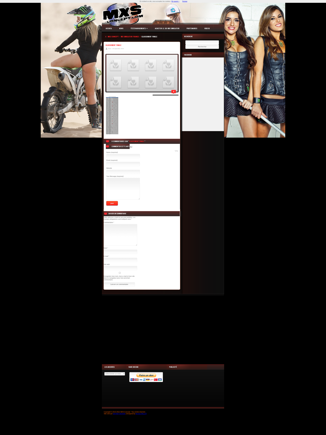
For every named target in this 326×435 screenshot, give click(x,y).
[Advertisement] (163, 329)
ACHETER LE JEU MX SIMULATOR (167, 28)
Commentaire (109, 222)
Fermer (184, 1)
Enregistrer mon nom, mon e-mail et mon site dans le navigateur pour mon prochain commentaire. (119, 278)
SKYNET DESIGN (119, 414)
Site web (107, 264)
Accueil (109, 28)
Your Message (115, 176)
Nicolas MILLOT (141, 414)
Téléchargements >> (139, 28)
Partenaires (192, 28)
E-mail (106, 256)
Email (112, 160)
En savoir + (175, 1)
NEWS (121, 28)
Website (109, 168)
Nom (106, 248)
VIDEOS (207, 28)
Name (112, 152)
